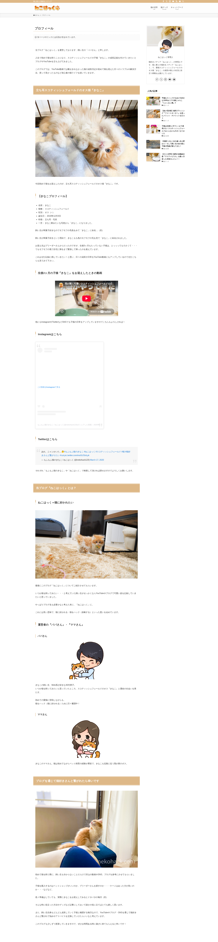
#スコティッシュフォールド (108, 452)
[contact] (179, 1)
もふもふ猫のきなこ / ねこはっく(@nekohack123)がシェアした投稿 (64, 425)
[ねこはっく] (47, 8)
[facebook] (163, 1)
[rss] (176, 1)
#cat (62, 455)
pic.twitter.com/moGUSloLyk (76, 455)
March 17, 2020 (97, 460)
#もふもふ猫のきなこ (73, 452)
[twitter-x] (166, 1)
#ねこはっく (89, 452)
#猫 (123, 452)
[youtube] (173, 1)
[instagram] (170, 1)
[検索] (183, 1)
